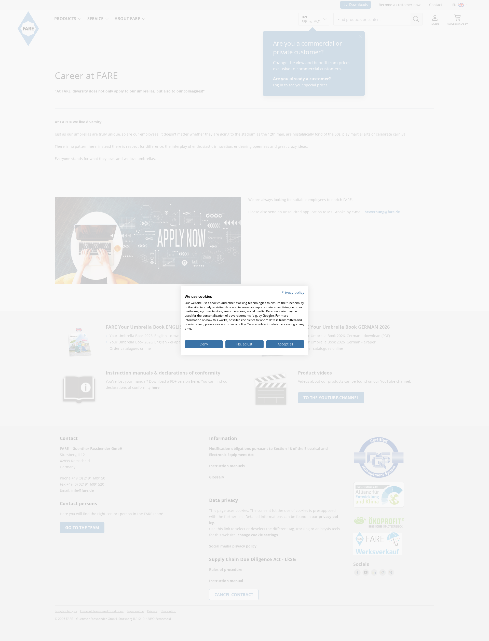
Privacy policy (292, 292)
